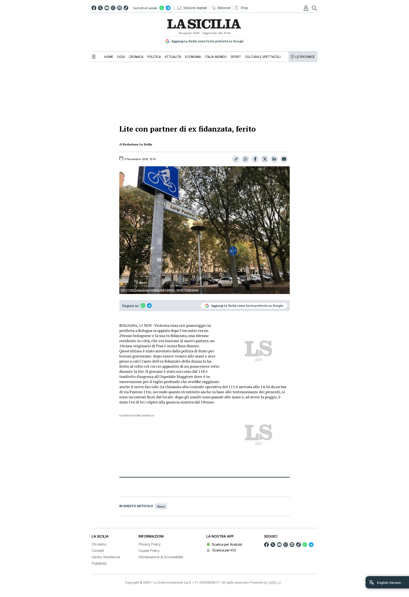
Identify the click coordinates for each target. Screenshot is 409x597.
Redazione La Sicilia (137, 144)
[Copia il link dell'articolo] (236, 159)
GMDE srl (274, 582)
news (161, 506)
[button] (306, 8)
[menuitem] (109, 57)
